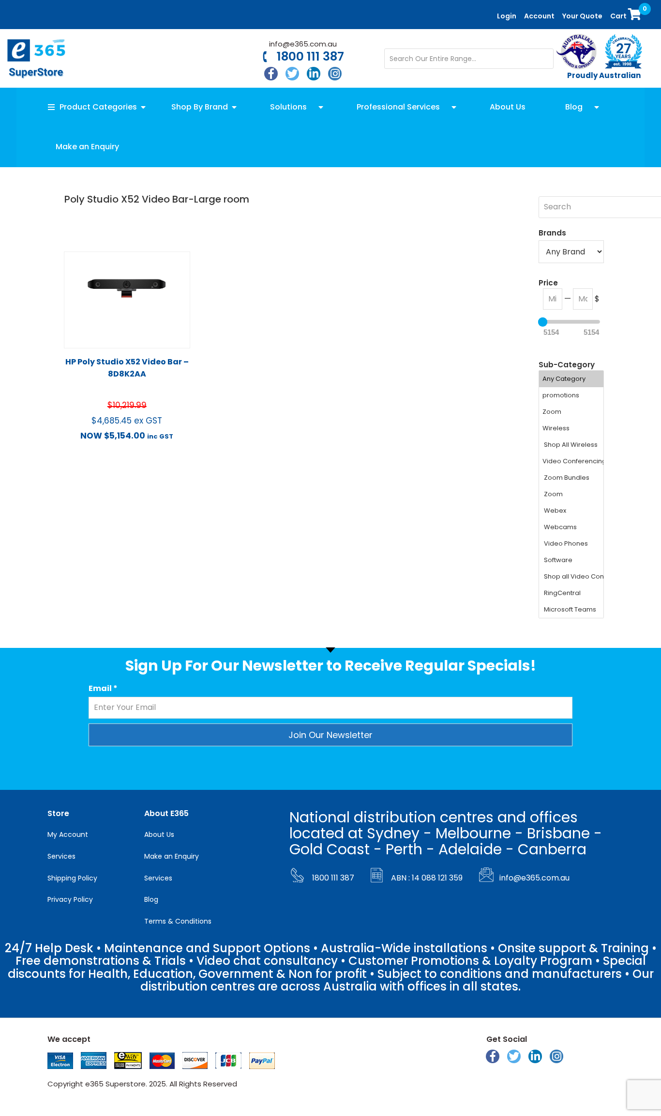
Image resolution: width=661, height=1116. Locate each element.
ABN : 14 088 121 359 (427, 877)
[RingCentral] (571, 593)
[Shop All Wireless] (571, 445)
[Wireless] (571, 428)
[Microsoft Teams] (571, 609)
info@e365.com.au (303, 44)
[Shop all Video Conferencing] (571, 576)
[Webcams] (571, 527)
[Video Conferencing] (571, 461)
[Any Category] (571, 379)
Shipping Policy (72, 878)
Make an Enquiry (171, 856)
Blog (151, 899)
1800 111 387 (310, 56)
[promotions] (571, 395)
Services (61, 856)
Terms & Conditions (177, 921)
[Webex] (571, 511)
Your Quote (582, 16)
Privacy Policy (70, 899)
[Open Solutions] (321, 107)
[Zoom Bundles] (571, 478)
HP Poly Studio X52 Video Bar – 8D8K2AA (127, 367)
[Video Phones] (571, 543)
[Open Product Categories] (143, 107)
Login (506, 16)
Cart (627, 13)
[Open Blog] (597, 107)
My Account (67, 834)
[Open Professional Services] (454, 107)
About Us (159, 834)
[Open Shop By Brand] (234, 107)
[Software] (571, 560)
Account (539, 16)
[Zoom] (571, 412)
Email (103, 688)
